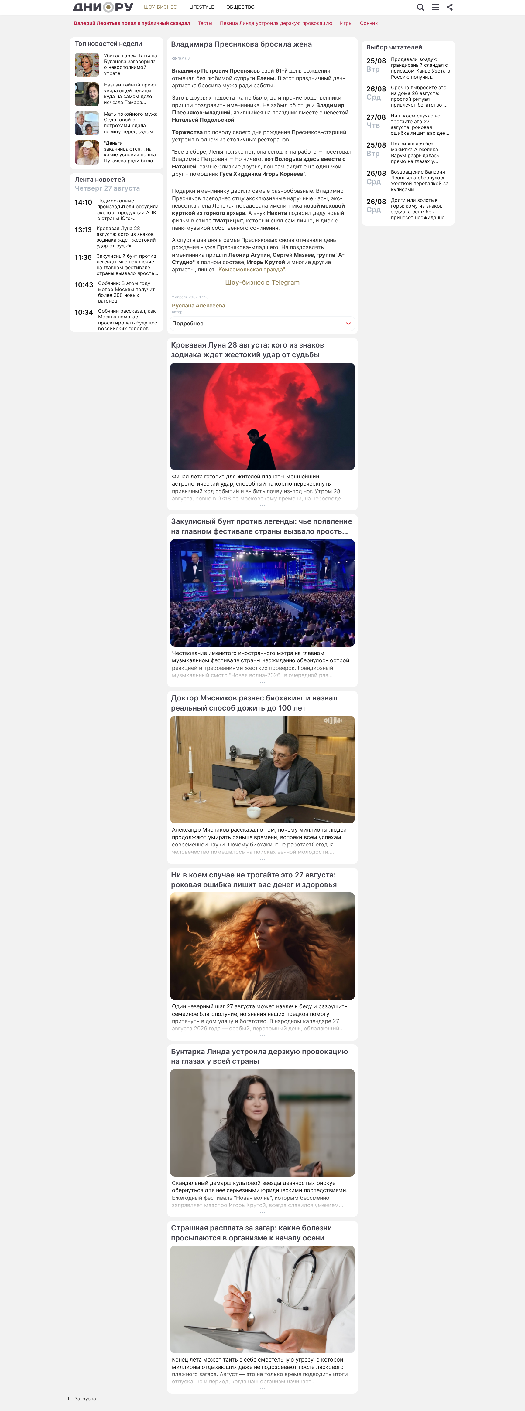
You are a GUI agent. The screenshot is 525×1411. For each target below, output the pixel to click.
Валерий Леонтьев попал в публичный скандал (132, 23)
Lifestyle (201, 7)
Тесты (205, 23)
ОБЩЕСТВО (240, 7)
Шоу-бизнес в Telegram (262, 282)
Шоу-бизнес (160, 7)
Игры (346, 23)
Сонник (369, 23)
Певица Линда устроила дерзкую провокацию (276, 23)
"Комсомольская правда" (250, 269)
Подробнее (188, 323)
